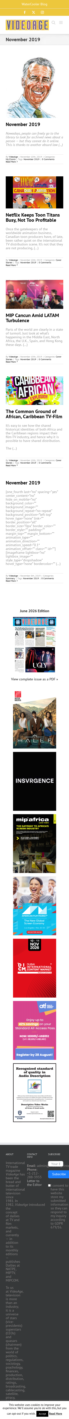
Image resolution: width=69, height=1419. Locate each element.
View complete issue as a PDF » (34, 679)
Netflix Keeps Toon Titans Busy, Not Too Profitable (33, 217)
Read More (11, 161)
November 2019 (23, 124)
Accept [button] (42, 1413)
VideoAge (13, 156)
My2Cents (11, 159)
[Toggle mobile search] (53, 22)
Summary (10, 578)
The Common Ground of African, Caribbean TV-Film (34, 414)
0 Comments (48, 159)
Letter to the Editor (34, 1183)
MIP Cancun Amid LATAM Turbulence (32, 317)
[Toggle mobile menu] (61, 22)
